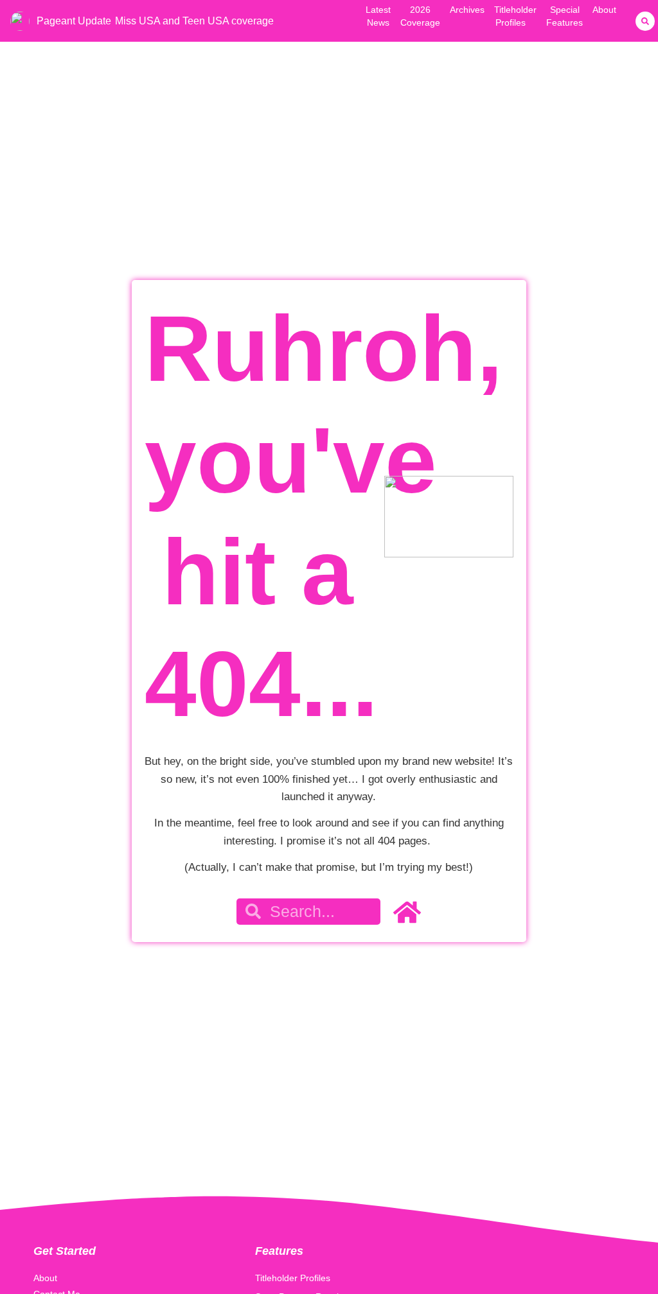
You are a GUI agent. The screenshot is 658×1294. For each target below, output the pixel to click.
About (604, 9)
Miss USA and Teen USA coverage (194, 20)
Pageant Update (74, 20)
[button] (645, 21)
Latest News (378, 16)
